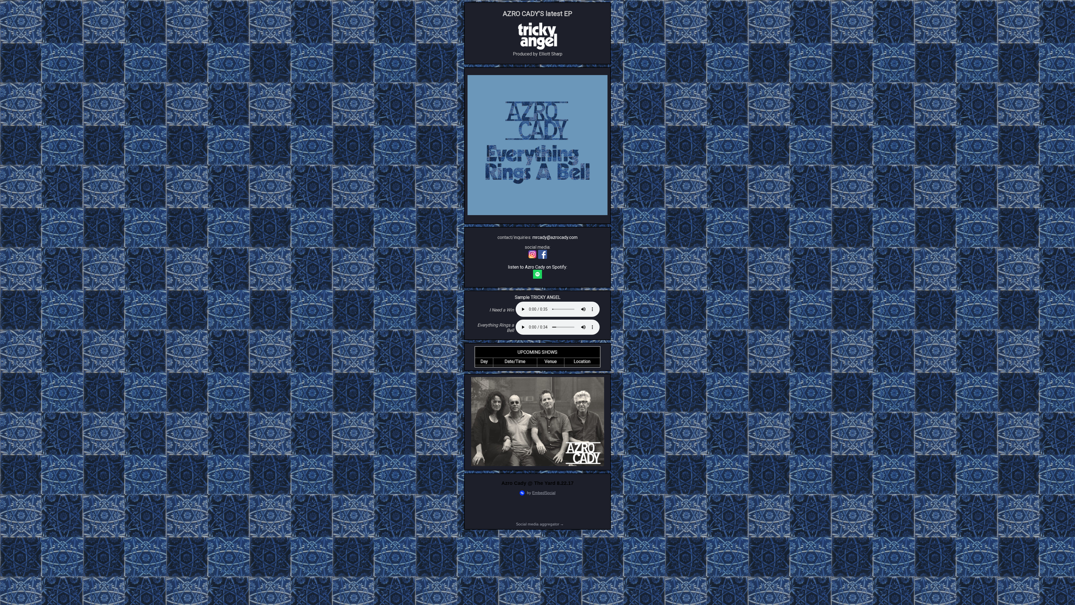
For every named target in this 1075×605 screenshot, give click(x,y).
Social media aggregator (540, 524)
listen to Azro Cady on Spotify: (537, 267)
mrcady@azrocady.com (555, 237)
